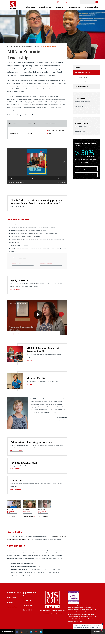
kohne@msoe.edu (79, 106)
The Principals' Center (82, 77)
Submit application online (17, 224)
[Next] (61, 314)
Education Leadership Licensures (84, 81)
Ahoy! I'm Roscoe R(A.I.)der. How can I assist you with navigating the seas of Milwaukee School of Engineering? (87, 626)
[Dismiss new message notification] (102, 624)
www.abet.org (71, 614)
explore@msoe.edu (57, 613)
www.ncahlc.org (74, 607)
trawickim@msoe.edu (80, 131)
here (59, 104)
